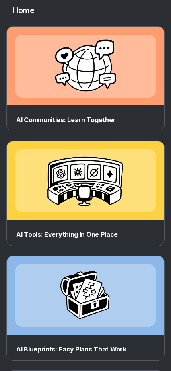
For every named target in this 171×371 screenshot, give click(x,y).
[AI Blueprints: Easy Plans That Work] (85, 295)
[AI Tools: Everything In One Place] (85, 180)
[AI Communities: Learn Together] (85, 66)
